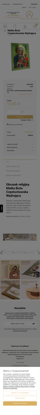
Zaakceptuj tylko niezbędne (20, 393)
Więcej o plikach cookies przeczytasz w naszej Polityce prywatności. (19, 387)
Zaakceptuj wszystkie (20, 403)
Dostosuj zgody (20, 398)
